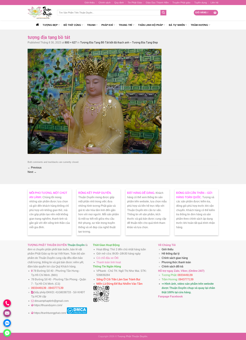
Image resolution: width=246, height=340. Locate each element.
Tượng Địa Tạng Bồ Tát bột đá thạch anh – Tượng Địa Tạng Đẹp (119, 42)
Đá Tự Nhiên (177, 25)
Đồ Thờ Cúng (72, 25)
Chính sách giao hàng (175, 258)
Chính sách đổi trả (172, 266)
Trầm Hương (199, 25)
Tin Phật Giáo (135, 2)
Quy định (119, 2)
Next (32, 172)
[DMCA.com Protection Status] (77, 312)
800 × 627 (71, 42)
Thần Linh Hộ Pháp (150, 25)
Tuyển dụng (200, 2)
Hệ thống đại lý (171, 253)
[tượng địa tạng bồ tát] (94, 153)
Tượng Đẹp (50, 25)
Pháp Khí (107, 25)
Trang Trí (125, 25)
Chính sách (105, 2)
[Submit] (163, 13)
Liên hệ (214, 2)
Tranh (91, 25)
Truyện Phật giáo (181, 2)
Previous (35, 167)
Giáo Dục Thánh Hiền (157, 2)
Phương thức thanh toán (176, 262)
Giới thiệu (90, 2)
